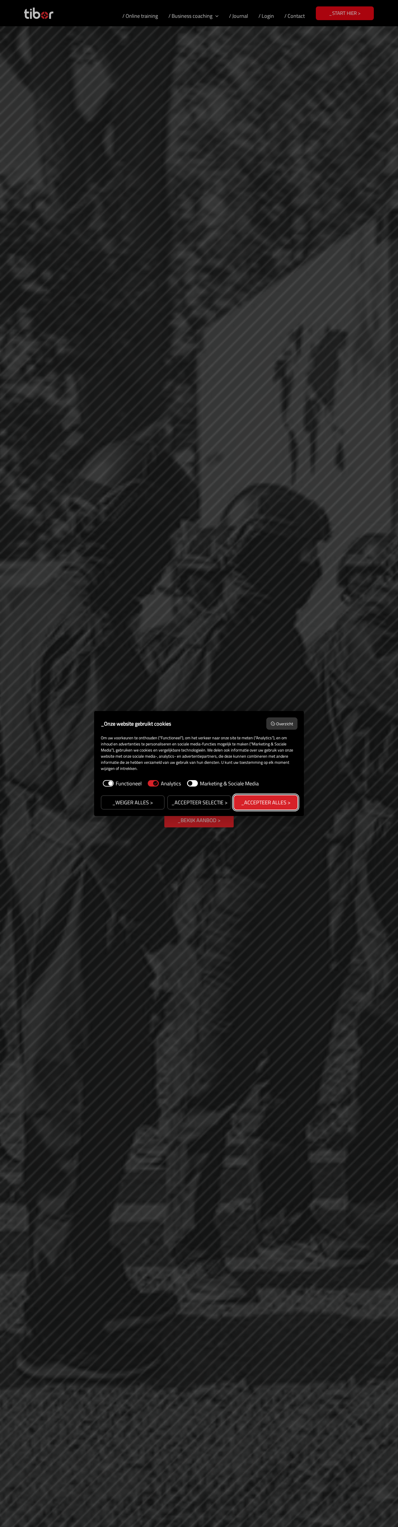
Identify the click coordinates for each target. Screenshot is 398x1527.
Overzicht (284, 724)
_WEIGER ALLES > (132, 802)
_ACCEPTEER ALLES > (265, 802)
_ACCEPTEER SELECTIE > (199, 802)
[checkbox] (121, 783)
